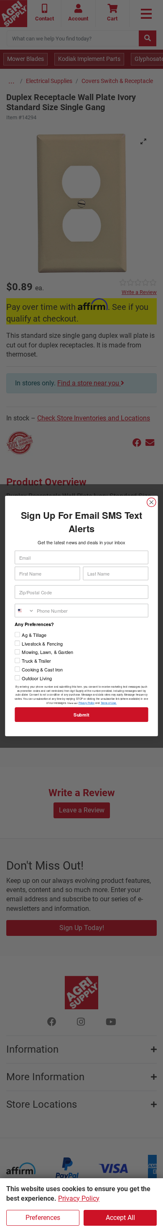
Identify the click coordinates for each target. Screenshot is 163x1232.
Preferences (42, 1218)
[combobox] (24, 610)
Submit (81, 715)
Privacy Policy (78, 1198)
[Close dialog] (151, 502)
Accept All (120, 1218)
